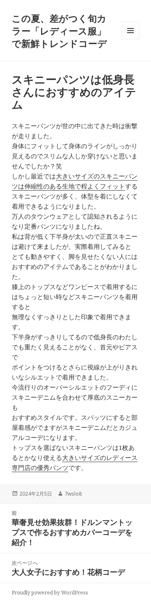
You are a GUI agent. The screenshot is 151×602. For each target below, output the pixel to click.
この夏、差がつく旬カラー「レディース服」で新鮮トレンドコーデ (59, 30)
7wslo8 (73, 493)
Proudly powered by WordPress (50, 592)
